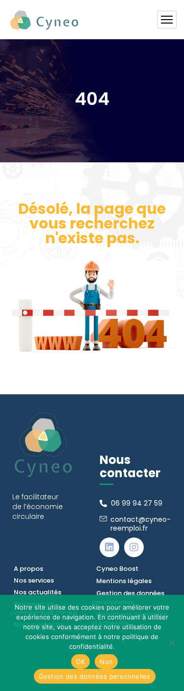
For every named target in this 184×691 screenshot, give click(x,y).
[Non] (172, 643)
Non (106, 661)
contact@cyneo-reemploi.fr (140, 524)
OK (80, 661)
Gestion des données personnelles (95, 676)
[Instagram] (134, 547)
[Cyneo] (42, 19)
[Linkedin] (109, 547)
